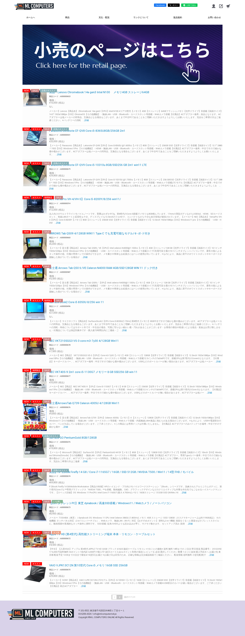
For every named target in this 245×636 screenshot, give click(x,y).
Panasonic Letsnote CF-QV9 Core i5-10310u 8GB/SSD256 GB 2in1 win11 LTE (98, 165)
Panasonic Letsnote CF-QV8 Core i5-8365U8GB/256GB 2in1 (87, 130)
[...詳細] (85, 120)
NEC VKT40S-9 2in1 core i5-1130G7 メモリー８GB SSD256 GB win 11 (93, 372)
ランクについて (140, 17)
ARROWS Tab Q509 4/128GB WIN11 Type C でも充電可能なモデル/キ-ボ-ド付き (99, 233)
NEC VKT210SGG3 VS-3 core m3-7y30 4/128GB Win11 (84, 340)
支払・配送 (104, 17)
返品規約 (177, 17)
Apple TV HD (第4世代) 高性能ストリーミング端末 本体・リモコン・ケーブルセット (102, 534)
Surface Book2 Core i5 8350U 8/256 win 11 (76, 302)
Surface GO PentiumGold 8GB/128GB (73, 437)
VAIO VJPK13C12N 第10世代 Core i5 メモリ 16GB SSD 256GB (88, 565)
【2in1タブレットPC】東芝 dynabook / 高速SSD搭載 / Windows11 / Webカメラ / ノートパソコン (110, 503)
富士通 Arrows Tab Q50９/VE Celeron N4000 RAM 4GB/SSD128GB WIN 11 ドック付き (103, 268)
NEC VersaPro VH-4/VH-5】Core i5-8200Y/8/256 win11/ (85, 199)
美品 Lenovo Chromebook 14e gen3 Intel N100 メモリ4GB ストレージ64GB (99, 92)
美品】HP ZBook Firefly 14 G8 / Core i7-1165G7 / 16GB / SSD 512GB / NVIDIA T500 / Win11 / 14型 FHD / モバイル (121, 472)
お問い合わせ (214, 17)
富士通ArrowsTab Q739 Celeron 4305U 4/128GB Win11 (84, 403)
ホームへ (30, 17)
